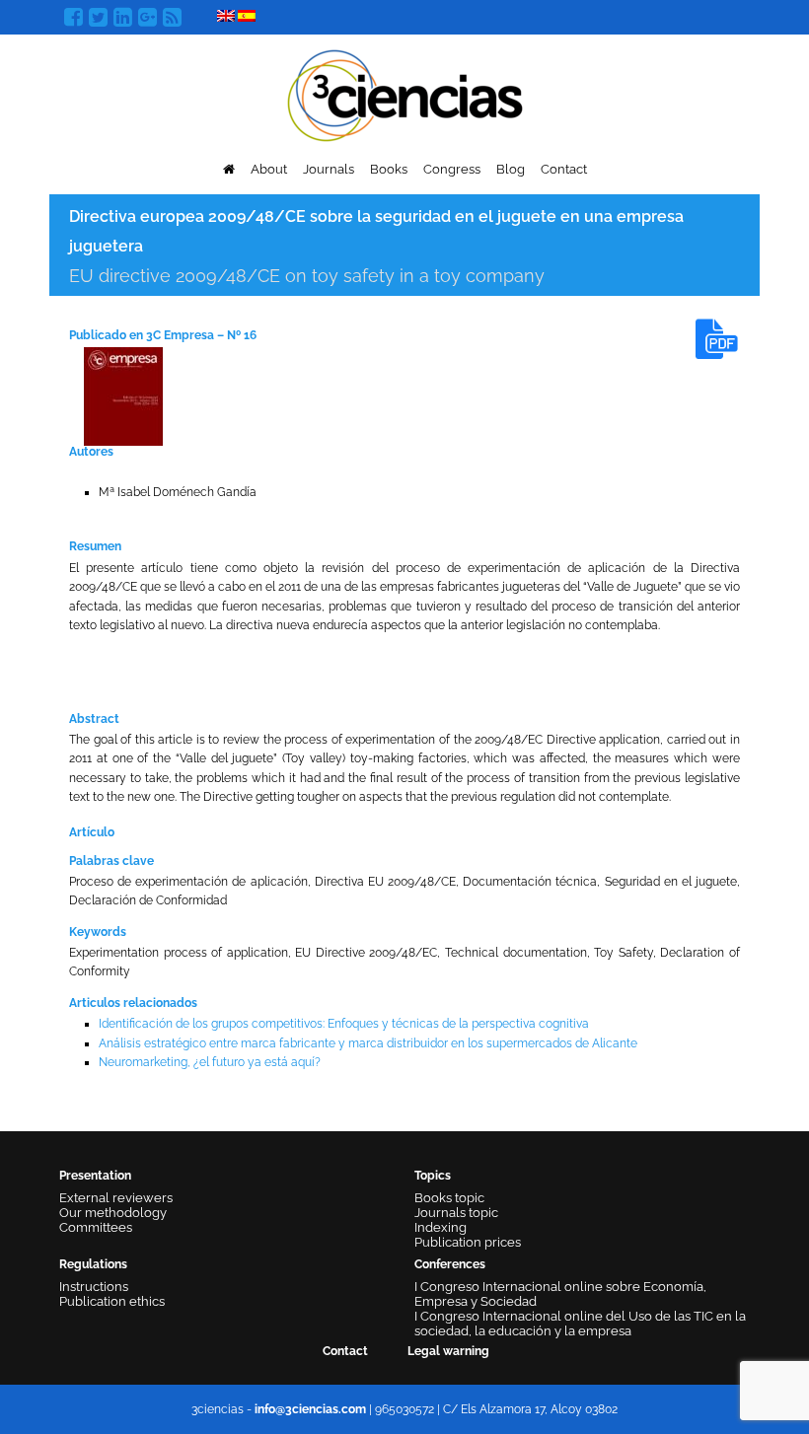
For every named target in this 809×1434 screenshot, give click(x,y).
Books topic (449, 1197)
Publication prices (467, 1242)
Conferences (449, 1264)
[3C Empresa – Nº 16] (123, 395)
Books (388, 169)
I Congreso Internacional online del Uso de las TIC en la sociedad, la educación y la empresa (580, 1323)
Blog (510, 169)
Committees (95, 1227)
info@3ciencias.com (310, 1409)
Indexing (440, 1227)
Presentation (95, 1176)
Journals (328, 169)
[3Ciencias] (405, 93)
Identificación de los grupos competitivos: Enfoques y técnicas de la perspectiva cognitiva (344, 1024)
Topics (432, 1176)
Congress (451, 169)
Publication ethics (112, 1301)
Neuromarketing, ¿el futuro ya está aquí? (210, 1062)
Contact (564, 169)
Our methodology (113, 1212)
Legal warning (448, 1351)
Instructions (93, 1286)
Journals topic (456, 1212)
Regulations (93, 1264)
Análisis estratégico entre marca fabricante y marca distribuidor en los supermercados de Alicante (368, 1043)
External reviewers (116, 1197)
